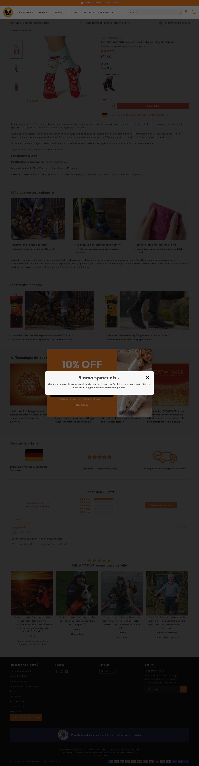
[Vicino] (147, 377)
